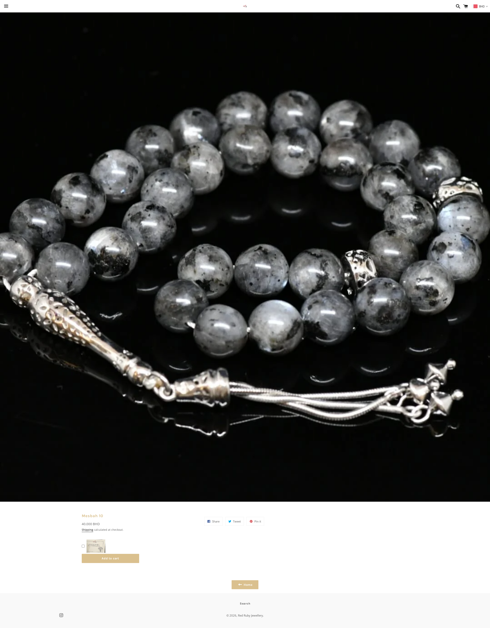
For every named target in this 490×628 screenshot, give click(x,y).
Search (245, 603)
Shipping (87, 529)
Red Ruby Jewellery (250, 615)
